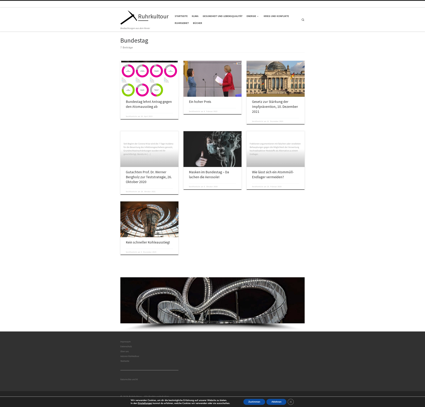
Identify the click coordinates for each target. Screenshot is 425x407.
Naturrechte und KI (129, 379)
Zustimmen (254, 401)
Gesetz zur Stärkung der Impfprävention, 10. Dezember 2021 (275, 106)
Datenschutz (126, 346)
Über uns (124, 351)
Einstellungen (145, 403)
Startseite (124, 361)
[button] (212, 300)
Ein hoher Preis (200, 101)
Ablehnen (276, 401)
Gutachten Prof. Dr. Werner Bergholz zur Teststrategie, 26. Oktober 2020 (149, 177)
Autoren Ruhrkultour (129, 356)
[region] (212, 304)
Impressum (125, 341)
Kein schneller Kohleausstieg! (148, 242)
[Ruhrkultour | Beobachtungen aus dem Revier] (128, 17)
